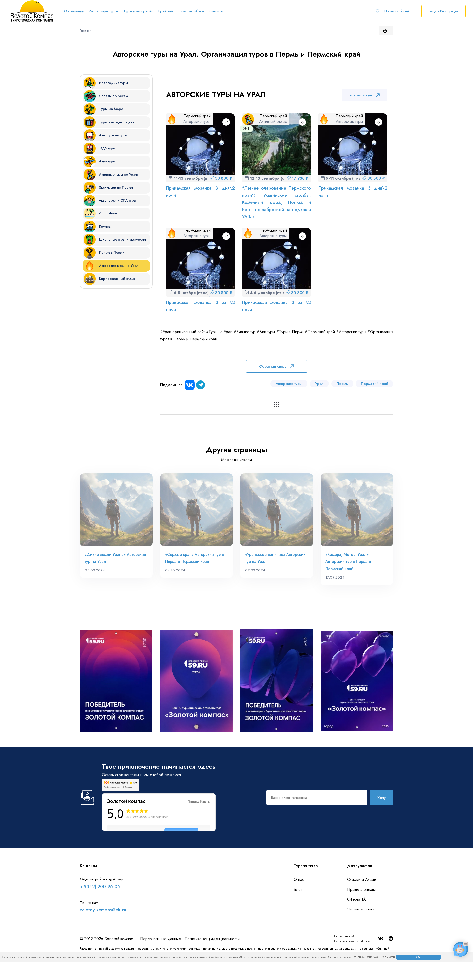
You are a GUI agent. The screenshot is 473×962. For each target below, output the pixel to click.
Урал (319, 383)
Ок (418, 957)
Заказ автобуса (191, 11)
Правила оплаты (361, 889)
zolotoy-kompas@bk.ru (103, 910)
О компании (74, 11)
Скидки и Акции (361, 879)
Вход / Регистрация (443, 11)
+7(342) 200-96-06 (100, 886)
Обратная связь (273, 366)
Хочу (381, 797)
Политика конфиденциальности (212, 939)
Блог (298, 889)
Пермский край (374, 383)
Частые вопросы (361, 909)
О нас (299, 879)
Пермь (342, 383)
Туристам (165, 11)
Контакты (216, 11)
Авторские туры (289, 383)
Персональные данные (160, 939)
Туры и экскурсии (138, 11)
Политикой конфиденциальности (373, 957)
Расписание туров (103, 11)
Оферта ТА (356, 899)
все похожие (361, 95)
